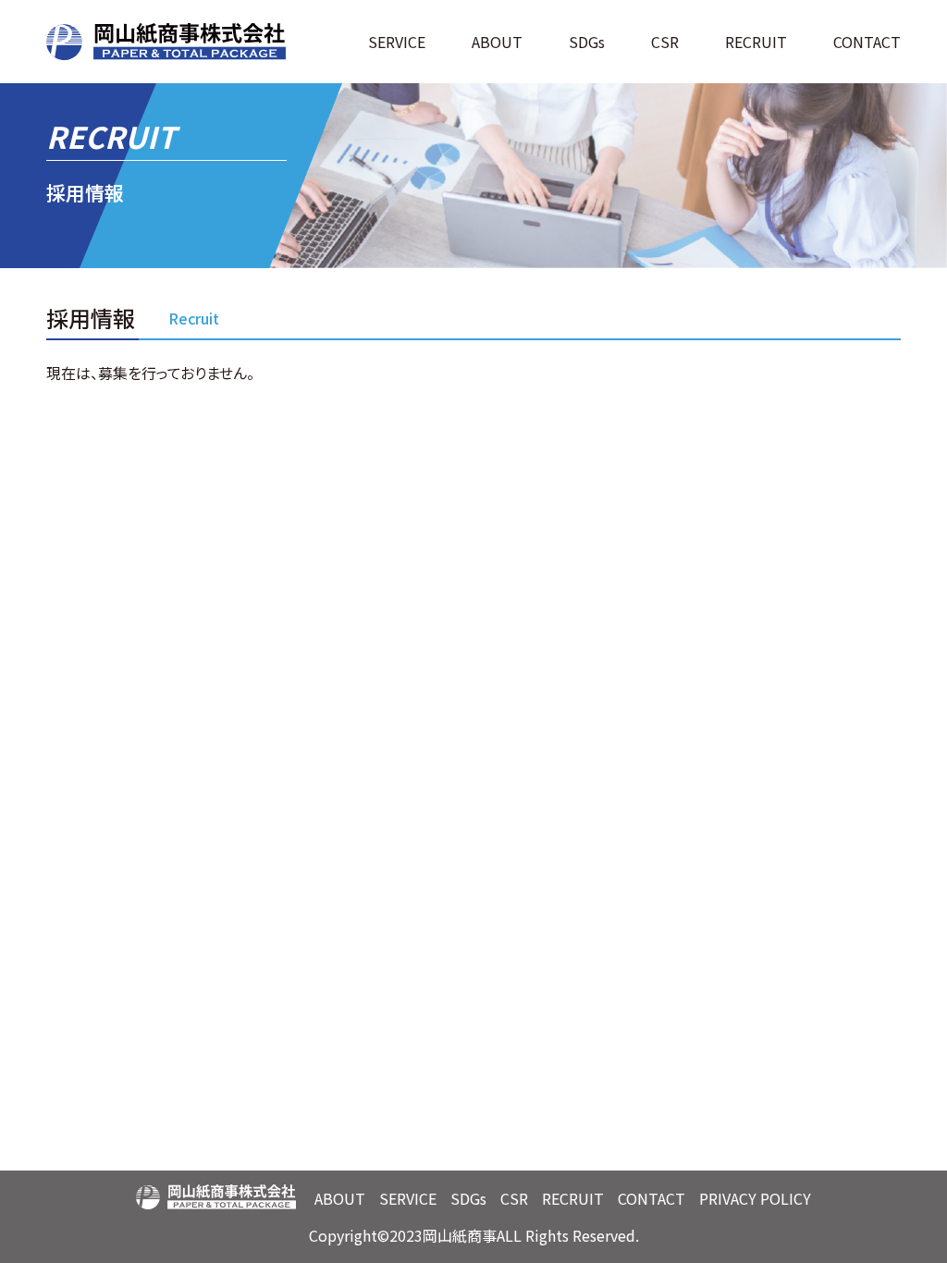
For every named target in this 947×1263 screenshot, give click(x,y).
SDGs (587, 42)
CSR (665, 42)
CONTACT (867, 42)
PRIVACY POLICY (755, 1198)
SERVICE (408, 1198)
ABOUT (339, 1198)
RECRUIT (756, 42)
